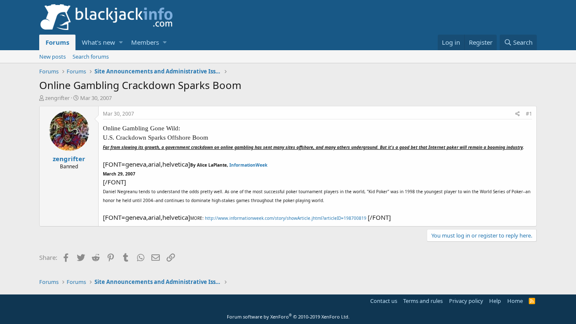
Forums (57, 42)
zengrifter (57, 98)
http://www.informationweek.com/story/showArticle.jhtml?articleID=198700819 (286, 218)
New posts (52, 56)
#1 (529, 113)
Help (495, 301)
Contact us (383, 301)
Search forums (91, 56)
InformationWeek (248, 165)
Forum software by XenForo (288, 316)
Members (145, 42)
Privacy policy (466, 301)
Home (515, 301)
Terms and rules (423, 301)
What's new (98, 42)
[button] (121, 42)
